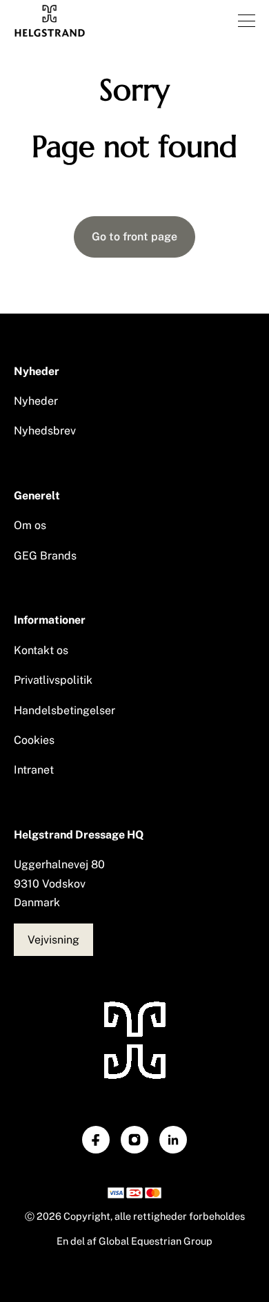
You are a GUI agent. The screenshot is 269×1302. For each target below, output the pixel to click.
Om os (30, 525)
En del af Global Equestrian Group (134, 1241)
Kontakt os (41, 650)
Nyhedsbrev (45, 430)
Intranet (34, 769)
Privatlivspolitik (53, 680)
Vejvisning (53, 939)
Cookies (34, 740)
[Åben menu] (246, 21)
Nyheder (36, 401)
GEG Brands (45, 555)
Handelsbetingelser (64, 710)
